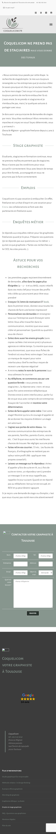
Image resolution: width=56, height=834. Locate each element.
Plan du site (6, 826)
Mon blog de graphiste (10, 795)
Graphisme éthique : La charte (13, 801)
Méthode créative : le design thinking (16, 783)
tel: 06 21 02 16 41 (41, 2)
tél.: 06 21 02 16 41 (15, 737)
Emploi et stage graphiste (12, 807)
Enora (5, 207)
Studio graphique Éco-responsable (15, 777)
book (46, 302)
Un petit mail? (9, 7)
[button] (28, 698)
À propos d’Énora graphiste (12, 789)
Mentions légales (8, 819)
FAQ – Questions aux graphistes (14, 813)
